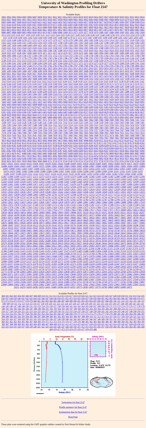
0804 (75, 27)
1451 (39, 45)
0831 (142, 27)
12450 (85, 181)
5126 (65, 81)
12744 (60, 197)
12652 (123, 192)
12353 (89, 174)
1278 (65, 40)
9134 (91, 156)
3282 (4, 71)
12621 (73, 189)
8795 (106, 153)
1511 (101, 45)
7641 (34, 135)
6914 (65, 117)
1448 (24, 45)
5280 (91, 91)
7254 (132, 125)
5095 (70, 79)
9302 (39, 158)
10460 (98, 163)
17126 (23, 205)
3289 (39, 71)
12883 (98, 202)
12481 (92, 184)
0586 (75, 25)
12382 (92, 176)
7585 (19, 133)
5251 (55, 91)
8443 (96, 151)
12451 (92, 181)
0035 (4, 19)
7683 (121, 135)
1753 (60, 55)
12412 (79, 179)
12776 (41, 199)
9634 (121, 158)
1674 (60, 53)
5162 (65, 84)
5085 (19, 79)
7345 (34, 127)
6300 (96, 107)
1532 (39, 48)
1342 (80, 43)
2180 (9, 63)
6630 (111, 112)
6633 (127, 112)
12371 (29, 176)
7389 (80, 127)
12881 (85, 202)
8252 (50, 148)
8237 (29, 148)
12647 (92, 192)
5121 (39, 81)
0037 (9, 19)
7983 (116, 138)
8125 (121, 140)
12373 (41, 176)
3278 (127, 68)
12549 (48, 187)
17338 (136, 205)
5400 (4, 99)
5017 (132, 71)
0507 (127, 22)
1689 (127, 53)
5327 (132, 94)
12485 (117, 184)
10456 (85, 163)
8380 (142, 148)
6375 (127, 109)
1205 (140, 37)
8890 (127, 153)
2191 (50, 63)
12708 (73, 194)
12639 (41, 192)
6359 (106, 109)
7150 (55, 122)
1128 (77, 35)
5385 (86, 97)
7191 (50, 125)
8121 (111, 140)
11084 (30, 171)
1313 (106, 40)
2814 (9, 68)
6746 (50, 115)
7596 (55, 133)
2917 (96, 68)
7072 (44, 120)
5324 (116, 94)
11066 (134, 169)
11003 (24, 169)
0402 (137, 19)
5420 (80, 99)
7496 (29, 130)
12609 (142, 187)
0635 (116, 25)
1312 (101, 40)
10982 (60, 166)
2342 (142, 63)
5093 (60, 79)
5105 (112, 79)
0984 (55, 32)
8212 (121, 145)
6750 (70, 115)
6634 (132, 112)
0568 (39, 25)
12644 (73, 192)
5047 (127, 73)
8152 (55, 143)
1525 (29, 48)
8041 (24, 140)
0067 (106, 19)
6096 (24, 104)
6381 (132, 109)
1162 (30, 37)
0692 (65, 27)
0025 (101, 17)
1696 (14, 55)
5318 (86, 94)
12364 (127, 174)
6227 (3, 107)
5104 (106, 79)
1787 (70, 58)
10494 (16, 166)
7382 (70, 127)
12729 (10, 197)
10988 (98, 166)
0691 (60, 27)
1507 (86, 45)
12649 (104, 192)
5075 (111, 76)
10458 (92, 163)
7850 (65, 138)
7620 (14, 135)
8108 (96, 140)
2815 (14, 68)
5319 (91, 94)
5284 (111, 91)
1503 (75, 45)
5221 (44, 89)
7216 (80, 125)
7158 (96, 122)
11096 (86, 171)
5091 (50, 79)
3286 (24, 71)
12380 (79, 176)
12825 (35, 202)
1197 (100, 37)
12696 (42, 194)
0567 (34, 25)
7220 (91, 125)
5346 (44, 97)
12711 (85, 194)
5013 (111, 71)
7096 (132, 120)
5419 (75, 99)
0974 (44, 32)
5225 (65, 89)
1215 (3, 40)
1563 (75, 48)
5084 (14, 79)
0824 (116, 27)
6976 (14, 120)
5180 (14, 86)
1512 (106, 45)
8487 (55, 153)
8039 (19, 140)
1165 (45, 37)
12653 (129, 192)
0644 (142, 25)
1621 (96, 50)
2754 (39, 66)
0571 (55, 25)
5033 (65, 73)
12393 (136, 176)
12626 (104, 189)
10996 (142, 166)
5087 (29, 79)
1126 (67, 35)
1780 (34, 58)
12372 (35, 176)
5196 (91, 86)
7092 (121, 120)
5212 (3, 89)
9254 (96, 156)
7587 (29, 133)
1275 (50, 40)
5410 (29, 99)
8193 (34, 145)
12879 (73, 202)
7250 (111, 125)
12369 (16, 176)
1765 (121, 55)
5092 (55, 79)
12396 (4, 179)
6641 (19, 115)
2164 (75, 61)
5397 (132, 97)
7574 (142, 130)
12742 (54, 197)
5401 (9, 99)
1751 (50, 55)
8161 (60, 143)
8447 (106, 151)
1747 (29, 55)
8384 (19, 151)
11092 (67, 171)
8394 (50, 151)
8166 (86, 143)
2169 (101, 61)
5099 (81, 79)
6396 (24, 112)
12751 (98, 197)
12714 (98, 194)
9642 (132, 158)
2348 (29, 66)
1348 (106, 43)
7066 (34, 120)
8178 (127, 143)
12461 (10, 184)
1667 (24, 53)
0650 (24, 27)
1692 (137, 53)
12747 (73, 197)
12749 (85, 197)
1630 (127, 50)
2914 (80, 68)
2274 (91, 63)
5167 (91, 84)
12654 (136, 192)
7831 (39, 138)
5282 (101, 91)
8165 (80, 143)
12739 (41, 197)
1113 (3, 35)
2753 (34, 66)
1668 (29, 53)
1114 (8, 35)
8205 (86, 145)
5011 (101, 71)
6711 (39, 115)
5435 (132, 99)
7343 (29, 127)
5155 (29, 84)
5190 (60, 86)
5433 (121, 99)
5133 (95, 81)
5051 (3, 76)
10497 (29, 166)
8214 (132, 145)
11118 (53, 174)
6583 (96, 112)
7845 (55, 138)
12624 (92, 189)
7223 (106, 125)
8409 (80, 151)
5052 (9, 76)
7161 (111, 122)
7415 (121, 127)
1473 (60, 45)
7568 (127, 130)
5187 (45, 86)
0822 (106, 27)
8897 (137, 153)
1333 (34, 43)
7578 (9, 133)
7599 (70, 133)
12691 (35, 194)
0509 (137, 22)
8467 (137, 151)
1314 (111, 40)
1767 (132, 55)
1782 (44, 58)
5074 (106, 76)
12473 (48, 184)
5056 (24, 76)
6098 (35, 104)
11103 (128, 171)
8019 (4, 140)
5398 (137, 97)
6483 (55, 112)
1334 (39, 43)
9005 (14, 156)
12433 (35, 181)
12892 (136, 202)
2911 (65, 68)
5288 (127, 91)
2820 (39, 68)
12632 (142, 189)
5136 (111, 81)
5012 (106, 71)
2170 (106, 61)
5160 (55, 84)
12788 (110, 199)
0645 (3, 27)
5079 (132, 76)
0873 (101, 30)
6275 (29, 107)
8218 (9, 148)
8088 (86, 140)
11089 (49, 171)
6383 (142, 109)
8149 (44, 143)
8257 (65, 148)
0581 (60, 25)
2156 (39, 61)
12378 (67, 176)
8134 (3, 143)
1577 (3, 50)
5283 (106, 91)
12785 (92, 199)
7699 (137, 135)
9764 (127, 161)
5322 (106, 94)
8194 (39, 145)
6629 (106, 112)
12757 (123, 197)
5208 (127, 86)
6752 (80, 115)
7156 (85, 122)
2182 (19, 63)
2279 (116, 63)
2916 (91, 68)
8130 (142, 140)
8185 (14, 145)
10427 (4, 163)
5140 (131, 81)
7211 (55, 125)
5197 (96, 86)
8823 (121, 153)
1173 (85, 37)
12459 (142, 181)
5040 (101, 73)
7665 (86, 135)
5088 (35, 79)
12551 (60, 187)
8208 (101, 145)
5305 (29, 94)
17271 (98, 205)
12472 (41, 184)
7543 (55, 130)
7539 (50, 130)
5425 (106, 99)
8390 (29, 151)
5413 (44, 99)
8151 (50, 143)
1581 (24, 50)
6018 (86, 102)
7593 (39, 133)
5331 (9, 97)
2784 (60, 66)
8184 (9, 145)
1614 (65, 50)
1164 (40, 37)
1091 (127, 32)
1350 (116, 43)
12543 (35, 187)
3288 (34, 71)
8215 (137, 145)
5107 (122, 79)
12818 (136, 199)
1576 (142, 48)
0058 (60, 19)
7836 (44, 138)
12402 (29, 179)
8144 (29, 143)
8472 (4, 153)
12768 (4, 199)
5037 (86, 73)
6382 (137, 109)
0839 (34, 30)
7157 (91, 122)
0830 (137, 27)
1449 (29, 45)
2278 (111, 63)
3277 (121, 68)
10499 (35, 166)
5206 (116, 86)
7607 (106, 133)
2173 (121, 61)
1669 (34, 53)
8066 (50, 140)
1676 (65, 53)
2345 (14, 66)
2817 (24, 68)
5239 (137, 89)
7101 (137, 120)
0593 (96, 25)
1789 (80, 58)
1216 (9, 40)
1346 (96, 43)
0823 (111, 27)
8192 (29, 145)
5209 (132, 86)
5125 (59, 81)
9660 (29, 161)
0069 (116, 19)
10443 (60, 163)
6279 (50, 107)
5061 (44, 76)
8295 (91, 148)
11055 (98, 169)
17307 (104, 205)
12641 (54, 192)
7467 (19, 130)
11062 (116, 169)
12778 (48, 199)
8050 (29, 140)
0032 (132, 17)
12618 (54, 189)
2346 (19, 66)
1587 (55, 50)
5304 (24, 94)
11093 (73, 171)
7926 (91, 138)
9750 (75, 161)
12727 (142, 194)
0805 (80, 27)
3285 (19, 71)
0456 (80, 22)
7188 (34, 125)
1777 (19, 58)
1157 (5, 37)
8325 (101, 148)
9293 (14, 158)
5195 (86, 86)
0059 (65, 19)
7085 (96, 120)
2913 (75, 68)
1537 (60, 48)
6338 (50, 109)
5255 (70, 91)
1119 (33, 35)
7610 (116, 133)
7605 (96, 133)
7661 (75, 135)
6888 (50, 117)
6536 (80, 112)
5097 (76, 79)
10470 (123, 163)
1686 (111, 53)
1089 (116, 32)
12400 (17, 179)
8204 (81, 145)
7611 (122, 133)
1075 (75, 32)
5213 (9, 89)
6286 (86, 107)
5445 (142, 99)
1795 (101, 58)
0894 (29, 32)
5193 (75, 86)
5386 (91, 97)
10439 (48, 163)
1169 (65, 37)
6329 (24, 109)
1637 (14, 53)
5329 (142, 94)
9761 (111, 161)
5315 (70, 94)
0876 (116, 30)
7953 (96, 138)
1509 (91, 45)
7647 (44, 135)
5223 (55, 89)
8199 (60, 145)
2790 (91, 66)
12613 (23, 189)
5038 (91, 73)
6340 (60, 109)
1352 (127, 43)
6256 (24, 107)
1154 (132, 35)
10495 (23, 166)
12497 (4, 187)
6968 (137, 117)
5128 (75, 81)
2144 (121, 58)
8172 (101, 143)
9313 (75, 158)
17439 (67, 207)
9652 (9, 161)
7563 (111, 130)
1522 (14, 48)
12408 (54, 179)
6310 (4, 109)
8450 (111, 151)
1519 (142, 45)
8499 (75, 153)
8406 (70, 151)
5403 (19, 99)
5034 (70, 73)
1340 (70, 43)
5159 (50, 84)
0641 (127, 25)
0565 (24, 25)
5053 (14, 76)
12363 (121, 174)
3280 (137, 68)
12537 (10, 187)
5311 (60, 94)
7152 (65, 122)
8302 (96, 148)
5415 (55, 99)
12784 (85, 199)
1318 (132, 40)
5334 (24, 97)
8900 (9, 156)
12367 (4, 176)
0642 (132, 25)
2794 (106, 66)
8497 (65, 153)
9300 (29, 158)
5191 (65, 86)
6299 (91, 107)
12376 (54, 176)
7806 (29, 138)
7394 (86, 127)
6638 (4, 115)
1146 (92, 35)
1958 (106, 58)
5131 (85, 81)
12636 (23, 192)
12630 (129, 189)
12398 (10, 179)
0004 (19, 17)
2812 (142, 66)
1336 (50, 43)
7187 (29, 125)
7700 (142, 135)
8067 (55, 140)
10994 (129, 166)
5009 (91, 71)
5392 (116, 97)
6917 (80, 117)
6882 (24, 117)
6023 (111, 102)
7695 (127, 135)
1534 (44, 48)
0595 (106, 25)
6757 (106, 115)
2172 (116, 61)
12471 (35, 184)
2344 (9, 66)
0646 (9, 27)
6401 (39, 112)
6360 (111, 109)
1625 (116, 50)
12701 (54, 194)
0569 (44, 25)
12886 (117, 202)
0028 (111, 17)
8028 (14, 140)
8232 (24, 148)
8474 (9, 153)
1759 (91, 55)
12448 (73, 181)
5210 (137, 86)
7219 (86, 125)
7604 (91, 133)
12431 (29, 181)
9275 (137, 156)
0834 (14, 30)
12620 (67, 189)
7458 (14, 130)
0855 (75, 30)
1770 (3, 58)
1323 (9, 43)
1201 (120, 37)
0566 (29, 25)
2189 (39, 63)
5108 (127, 79)
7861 (75, 138)
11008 (36, 169)
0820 (96, 27)
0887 (9, 32)
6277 (39, 107)
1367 (9, 45)
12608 (136, 187)
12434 (41, 181)
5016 (127, 71)
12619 (60, 189)
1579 (14, 50)
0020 (91, 17)
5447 (9, 102)
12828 (54, 202)
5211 (142, 86)
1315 (116, 40)
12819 (142, 199)
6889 (55, 117)
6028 (137, 102)
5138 (121, 81)
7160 (106, 122)
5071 (91, 76)
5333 (19, 97)
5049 (137, 73)
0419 (29, 22)
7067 (39, 120)
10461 (104, 163)
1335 (44, 43)
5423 (96, 99)
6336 (39, 109)
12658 (17, 194)
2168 (96, 61)
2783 (55, 66)
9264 (116, 156)
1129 (82, 35)
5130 (80, 81)
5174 (127, 84)
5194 (81, 86)
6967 (132, 117)
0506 (121, 22)
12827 (48, 202)
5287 (121, 91)
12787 (104, 199)
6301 (101, 107)
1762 (106, 55)
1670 (39, 53)
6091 (142, 102)
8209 (106, 145)
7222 (101, 125)
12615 (35, 189)
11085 (36, 171)
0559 (14, 25)
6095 (19, 104)
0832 (3, 30)
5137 (116, 81)
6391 (3, 112)
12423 (136, 179)
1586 (50, 50)
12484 (110, 184)
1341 (75, 43)
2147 (137, 58)
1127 (72, 35)
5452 (34, 102)
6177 (90, 104)
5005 (70, 71)
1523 (19, 48)
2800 (137, 66)
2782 (50, 66)
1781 (39, 58)
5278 (80, 91)
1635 (9, 53)
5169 (101, 84)
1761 (101, 55)
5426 (111, 99)
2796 (116, 66)
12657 (10, 194)
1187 (90, 37)
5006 (75, 71)
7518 (39, 130)
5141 (136, 81)
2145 (127, 58)
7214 (70, 125)
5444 (137, 99)
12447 (67, 181)
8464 (132, 151)
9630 (106, 158)
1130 (87, 35)
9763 (121, 161)
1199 (110, 37)
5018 (137, 71)
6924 (116, 117)
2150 (9, 61)
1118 (28, 35)
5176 (137, 84)
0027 (106, 17)
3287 (29, 71)
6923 (111, 117)
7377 (55, 127)
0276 (132, 19)
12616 (41, 189)
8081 (65, 140)
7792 (24, 138)
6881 (19, 117)
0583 (70, 25)
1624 (111, 50)
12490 (129, 184)
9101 (80, 156)
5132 (90, 81)
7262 (14, 127)
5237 (127, 89)
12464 (23, 184)
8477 (19, 153)
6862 (132, 115)
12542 (29, 187)
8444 (101, 151)
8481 (29, 153)
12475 (54, 184)
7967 (106, 138)
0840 (39, 30)
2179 (3, 63)
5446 (4, 102)
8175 (116, 143)
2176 (137, 61)
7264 (24, 127)
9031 (39, 156)
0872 (96, 30)
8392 (39, 151)
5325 (121, 94)
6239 (19, 107)
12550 (54, 187)
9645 (137, 158)
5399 (142, 97)
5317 (80, 94)
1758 (86, 55)
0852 (60, 30)
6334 (29, 109)
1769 (142, 55)
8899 (3, 156)
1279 (70, 40)
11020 (73, 169)
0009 (39, 17)
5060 (39, 76)
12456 (123, 181)
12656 (4, 194)
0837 (29, 30)
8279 (75, 148)
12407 (48, 179)
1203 (130, 37)
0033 (137, 17)
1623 (106, 50)
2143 (116, 58)
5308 (45, 94)
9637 (127, 158)
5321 (101, 94)
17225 (73, 205)
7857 (70, 138)
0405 (3, 22)
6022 (106, 102)
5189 (55, 86)
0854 (70, 30)
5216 (24, 89)
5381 (70, 97)
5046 (121, 73)
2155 (34, 61)
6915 (70, 117)
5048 (132, 73)
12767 (142, 197)
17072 (10, 205)
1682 (91, 53)
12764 (136, 197)
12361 (108, 174)
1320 (137, 40)
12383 (98, 176)
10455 (79, 163)
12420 (123, 179)
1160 (20, 37)
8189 (24, 145)
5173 (121, 84)
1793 (96, 58)
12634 (10, 192)
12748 (79, 197)
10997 (5, 169)
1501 (65, 45)
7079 (65, 120)
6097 (29, 104)
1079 (96, 32)
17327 (123, 205)
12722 (117, 194)
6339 (55, 109)
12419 (117, 179)
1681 (86, 53)
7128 (24, 122)
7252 (121, 125)
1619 (91, 50)
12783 (79, 199)
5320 (96, 94)
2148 (142, 58)
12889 (129, 202)
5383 (75, 97)
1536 (55, 48)
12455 (117, 181)
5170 (106, 84)
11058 (110, 169)
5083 (9, 79)
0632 (111, 25)
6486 (70, 112)
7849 (60, 138)
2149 (3, 61)
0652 (34, 27)
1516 (127, 45)
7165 (121, 122)
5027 (34, 73)
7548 (70, 130)
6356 (91, 109)
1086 (101, 32)
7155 (80, 122)
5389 (101, 97)
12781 (67, 199)
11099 (104, 171)
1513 (111, 45)
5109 (132, 79)
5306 (34, 94)
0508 (132, 22)
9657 (19, 161)
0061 (75, 19)
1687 (116, 53)
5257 (75, 91)
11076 (12, 171)
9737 (60, 161)
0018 (80, 17)
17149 (35, 205)
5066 (70, 76)
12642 (60, 192)
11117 (47, 174)
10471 (129, 163)
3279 (132, 68)
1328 (29, 43)
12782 (73, 199)
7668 (96, 135)
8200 (65, 145)
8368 (111, 148)
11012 (42, 169)
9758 (101, 161)
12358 (96, 174)
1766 (127, 55)
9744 (65, 161)
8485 (45, 153)
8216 (142, 145)
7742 (9, 138)
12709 (79, 194)
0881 (137, 30)
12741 (48, 197)
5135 (106, 81)
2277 (106, 63)
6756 (101, 115)
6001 (50, 102)
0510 (142, 22)
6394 (19, 112)
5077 (121, 76)
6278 (44, 107)
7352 (44, 127)
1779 (29, 58)
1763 (111, 55)
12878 (67, 202)
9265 (121, 156)
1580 (19, 50)
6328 (19, 109)
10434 (23, 163)
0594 (101, 25)
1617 (80, 50)
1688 (121, 53)
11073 (140, 169)
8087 (81, 140)
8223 (14, 148)
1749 (39, 55)
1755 (70, 55)
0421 (39, 22)
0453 (65, 22)
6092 (4, 104)
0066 (101, 19)
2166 (86, 61)
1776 (14, 58)
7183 (9, 125)
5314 (65, 94)
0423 (50, 22)
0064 (91, 19)
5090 (45, 79)
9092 (55, 156)
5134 (101, 81)
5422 (91, 99)
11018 (61, 169)
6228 (9, 107)
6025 (121, 102)
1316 (121, 40)
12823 (23, 202)
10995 (136, 166)
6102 (50, 104)
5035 (75, 73)
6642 (24, 115)
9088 (44, 156)
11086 (43, 171)
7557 (96, 130)
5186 (39, 86)
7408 (111, 127)
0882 (142, 30)
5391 (111, 97)
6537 (86, 112)
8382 (9, 151)
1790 (86, 58)
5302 (14, 94)
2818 (29, 68)
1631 (132, 50)
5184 (34, 86)
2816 (19, 68)
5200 (111, 86)
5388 (96, 97)
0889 (19, 32)
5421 (86, 99)
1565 (86, 48)
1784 (55, 58)
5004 (65, 71)
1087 (106, 32)
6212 (101, 104)
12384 (104, 176)
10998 (12, 169)
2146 (132, 58)
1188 (95, 37)
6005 (60, 102)
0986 (60, 32)
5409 (24, 99)
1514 (116, 45)
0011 (50, 17)
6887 (44, 117)
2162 (65, 61)
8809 (111, 153)
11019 (67, 169)
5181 (19, 86)
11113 (41, 174)
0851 (55, 30)
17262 (79, 205)
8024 (9, 140)
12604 (110, 187)
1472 (55, 45)
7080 (70, 120)
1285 (91, 40)
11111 (30, 174)
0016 (75, 17)
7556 (91, 130)
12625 (98, 189)
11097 (92, 171)
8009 (137, 138)
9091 (50, 156)
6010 (70, 102)
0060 (70, 19)
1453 (50, 45)
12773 (23, 199)
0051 (24, 19)
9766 (137, 161)
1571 (116, 48)
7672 (106, 135)
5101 (91, 79)
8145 (34, 143)
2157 (44, 61)
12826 (41, 202)
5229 (86, 89)
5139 (126, 81)
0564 (19, 25)
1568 (101, 48)
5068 (80, 76)
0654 (39, 27)
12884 (104, 202)
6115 (65, 104)
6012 (80, 102)
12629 (123, 189)
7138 (29, 122)
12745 (67, 197)
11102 (122, 171)
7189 (39, 125)
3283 (9, 71)
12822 (16, 202)
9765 (132, 161)
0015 (70, 17)
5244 (19, 91)
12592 (98, 187)
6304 (116, 107)
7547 (65, 130)
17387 (23, 207)
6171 (85, 104)
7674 (111, 135)
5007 (81, 71)
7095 (127, 120)
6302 (106, 107)
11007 (30, 169)
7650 (55, 135)
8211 (116, 145)
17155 (41, 205)
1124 (57, 35)
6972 (3, 120)
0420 (34, 22)
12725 (136, 194)
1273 (39, 40)
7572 (137, 130)
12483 (104, 184)
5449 (19, 102)
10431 (10, 163)
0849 (50, 30)
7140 (39, 122)
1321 (142, 40)
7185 (19, 125)
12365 (133, 174)
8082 (70, 140)
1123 (52, 35)
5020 (3, 73)
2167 (91, 61)
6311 (9, 109)
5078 (127, 76)
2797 (121, 66)
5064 (60, 76)
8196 (45, 145)
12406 (42, 179)
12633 (4, 192)
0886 (3, 32)
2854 (55, 68)
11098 (98, 171)
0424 (55, 22)
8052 (35, 140)
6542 (91, 112)
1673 (55, 53)
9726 (55, 161)
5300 (4, 94)
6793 (116, 115)
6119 (75, 104)
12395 (142, 176)
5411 (34, 99)
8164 (75, 143)
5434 (127, 99)
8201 (70, 145)
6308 (137, 107)
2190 (44, 63)
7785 (19, 138)
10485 (142, 163)
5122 (44, 81)
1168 (60, 37)
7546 (60, 130)
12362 (114, 174)
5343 (34, 97)
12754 (110, 197)
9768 (142, 161)
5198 (101, 86)
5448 (14, 102)
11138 (77, 174)
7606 (101, 133)
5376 (50, 97)
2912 (70, 68)
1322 (3, 43)
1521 (9, 48)
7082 (80, 120)
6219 (111, 104)
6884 (34, 117)
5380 (65, 97)
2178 (142, 61)
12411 (73, 179)
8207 (96, 145)
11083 (24, 171)
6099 (40, 104)
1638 (19, 53)
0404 (142, 19)
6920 (96, 117)
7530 (44, 130)
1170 (70, 37)
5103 (101, 79)
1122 (47, 35)
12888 (123, 202)
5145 (14, 84)
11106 (6, 174)
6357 (96, 109)
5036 (80, 73)
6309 (142, 107)
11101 (116, 171)
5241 (3, 91)
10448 (67, 163)
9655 (14, 161)
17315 (117, 205)
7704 (3, 138)
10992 (123, 166)
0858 (91, 30)
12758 (129, 197)
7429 (142, 127)
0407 (14, 22)
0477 (101, 22)
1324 (14, 43)
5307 (39, 94)
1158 (10, 37)
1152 (122, 35)
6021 (101, 102)
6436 (50, 112)
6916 (75, 117)
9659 (24, 161)
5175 (132, 84)
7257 (137, 125)
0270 (127, 19)
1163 (35, 37)
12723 (123, 194)
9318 (86, 158)
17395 (29, 207)
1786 (65, 58)
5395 (121, 97)
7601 (81, 133)
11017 (55, 169)
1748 (34, 55)
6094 (14, 104)
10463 (110, 163)
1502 (70, 45)
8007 (132, 138)
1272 (34, 40)
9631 (111, 158)
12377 (60, 176)
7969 (111, 138)
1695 (9, 55)
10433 (16, 163)
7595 (50, 133)
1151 (117, 35)
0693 (70, 27)
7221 (96, 125)
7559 (106, 130)
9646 (142, 158)
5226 (70, 89)
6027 (132, 102)
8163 (70, 143)
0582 (65, 25)
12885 (110, 202)
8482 (34, 153)
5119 (29, 81)
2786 (70, 66)
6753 (86, 115)
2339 (127, 63)
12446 (60, 181)
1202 (125, 37)
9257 (106, 156)
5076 (116, 76)
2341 (137, 63)
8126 (126, 140)
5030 (50, 73)
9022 (34, 156)
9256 (101, 156)
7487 (24, 130)
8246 (39, 148)
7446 (9, 130)
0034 (142, 17)
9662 (34, 161)
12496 (142, 184)
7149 (49, 122)
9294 (19, 158)
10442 (54, 163)
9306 (60, 158)
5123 (49, 81)
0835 (19, 30)
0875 (111, 30)
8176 (121, 143)
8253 (55, 148)
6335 (34, 109)
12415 (92, 179)
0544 (9, 25)
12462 (16, 184)
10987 (92, 166)
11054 (91, 169)
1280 (75, 40)
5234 (111, 89)
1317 (127, 40)
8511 (91, 153)
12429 (16, 181)
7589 (34, 133)
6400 (34, 112)
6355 (86, 109)
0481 (116, 22)
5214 (14, 89)
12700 (48, 194)
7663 (80, 135)
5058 (34, 76)
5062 (50, 76)
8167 (91, 143)
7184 (14, 125)
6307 (132, 107)
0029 (116, 17)
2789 (86, 66)
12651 (117, 192)
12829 (60, 202)
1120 (37, 35)
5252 (60, 91)
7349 (39, 127)
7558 (101, 130)
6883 (29, 117)
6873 (142, 115)
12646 (85, 192)
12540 (16, 187)
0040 (14, 19)
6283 (70, 107)
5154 (24, 84)
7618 (3, 135)
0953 (39, 32)
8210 (111, 145)
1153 (127, 35)
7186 (24, 125)
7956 (101, 138)
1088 (111, 32)
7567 (121, 130)
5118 (24, 81)
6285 (80, 107)
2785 (65, 66)
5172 (116, 84)
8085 (76, 140)
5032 (60, 73)
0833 (9, 30)
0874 (106, 30)
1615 (70, 50)
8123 (116, 140)
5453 (39, 102)
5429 (116, 99)
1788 (75, 58)
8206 (91, 145)
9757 (96, 161)
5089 (40, 79)
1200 (115, 37)
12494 (136, 184)
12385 (110, 176)
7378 (60, 127)
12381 (85, 176)
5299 (142, 91)
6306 (127, 107)
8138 (9, 143)
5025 (24, 73)
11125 (71, 174)
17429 (54, 207)
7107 (9, 122)
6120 (80, 104)
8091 (91, 140)
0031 (127, 17)
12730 (16, 197)
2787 (75, 66)
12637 (29, 192)
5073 (101, 76)
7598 (65, 133)
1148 (102, 35)
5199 (106, 86)
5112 (142, 79)
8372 (121, 148)
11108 (18, 174)
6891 (60, 117)
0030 (121, 17)
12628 (117, 189)
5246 (29, 91)
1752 (55, 55)
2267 (55, 63)
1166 (50, 37)
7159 (101, 122)
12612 (16, 189)
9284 (142, 156)
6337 (44, 109)
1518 (137, 45)
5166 (86, 84)
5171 (111, 84)
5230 (91, 89)
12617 (48, 189)
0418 (24, 22)
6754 (91, 115)
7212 (60, 125)
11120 (59, 174)
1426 (14, 45)
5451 (29, 102)
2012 (111, 58)
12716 (104, 194)
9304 (50, 158)
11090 (55, 171)
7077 (55, 120)
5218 (34, 89)
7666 (91, 135)
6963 (127, 117)
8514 (96, 153)
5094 (65, 79)
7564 (116, 130)
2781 (44, 66)
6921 (101, 117)
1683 (96, 53)
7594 (45, 133)
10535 (41, 166)
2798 (127, 66)
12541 (23, 187)
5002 (55, 71)
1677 (70, 53)
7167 (132, 122)
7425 (132, 127)
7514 (34, 130)
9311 (65, 158)
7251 (116, 125)
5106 (117, 79)
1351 (121, 43)
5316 (75, 94)
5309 (50, 94)
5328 (137, 94)
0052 (29, 19)
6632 (121, 112)
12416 (98, 179)
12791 (123, 199)
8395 (55, 151)
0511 (4, 25)
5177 (142, 84)
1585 (44, 50)
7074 (50, 120)
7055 (24, 120)
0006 (29, 17)
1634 (3, 53)
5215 (19, 89)
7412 (116, 127)
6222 (121, 104)
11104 (134, 171)
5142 (142, 81)
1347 (101, 43)
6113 (60, 104)
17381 (16, 207)
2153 (24, 61)
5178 (4, 86)
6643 (29, 115)
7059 (29, 120)
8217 (3, 148)
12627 (110, 189)
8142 (19, 143)
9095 (65, 156)
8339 (106, 148)
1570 (111, 48)
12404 (35, 179)
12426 (4, 181)
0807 (86, 27)
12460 (4, 184)
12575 (92, 187)
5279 (86, 91)
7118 (19, 122)
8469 (142, 151)
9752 (80, 161)
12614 (29, 189)
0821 (101, 27)
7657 (65, 135)
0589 (80, 25)
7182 (4, 125)
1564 (80, 48)
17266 (85, 205)
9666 (39, 161)
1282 (86, 40)
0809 (91, 27)
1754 (65, 55)
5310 (55, 94)
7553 (86, 130)
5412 (39, 99)
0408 (19, 22)
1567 (96, 48)
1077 (86, 32)
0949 (34, 32)
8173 (106, 143)
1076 (80, 32)
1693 (142, 53)
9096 (70, 156)
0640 (121, 25)
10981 (54, 166)
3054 (106, 68)
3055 (111, 68)
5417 (65, 99)
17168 (48, 205)
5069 (86, 76)
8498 (70, 153)
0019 (86, 17)
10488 (4, 166)
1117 (23, 35)
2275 (96, 63)
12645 (79, 192)
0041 (19, 19)
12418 (110, 179)
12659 (23, 194)
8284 (86, 148)
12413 (85, 179)
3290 (45, 71)
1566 (91, 48)
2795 (111, 66)
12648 (98, 192)
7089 (111, 120)
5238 (132, 89)
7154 (75, 122)
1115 (13, 35)
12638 (35, 192)
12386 (117, 176)
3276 (116, 68)
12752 (104, 197)
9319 (91, 158)
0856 (80, 30)
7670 (101, 135)
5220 (39, 89)
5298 (137, 91)
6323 (14, 109)
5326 (127, 94)
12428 (10, 181)
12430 (23, 181)
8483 (39, 153)
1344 (86, 43)
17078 (16, 205)
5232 (101, 89)
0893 (24, 32)
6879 (14, 117)
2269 (65, 63)
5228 (80, 89)
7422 (127, 127)
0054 (39, 19)
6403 (44, 112)
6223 (126, 104)
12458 (136, 181)
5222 (50, 89)
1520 (3, 48)
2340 (132, 63)
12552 (67, 187)
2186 (24, 63)
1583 (34, 50)
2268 (60, 63)
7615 (142, 133)
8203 (75, 145)
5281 (96, 91)
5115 (14, 81)
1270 (24, 40)
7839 (50, 138)
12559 (79, 187)
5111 (137, 79)
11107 (12, 174)
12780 (60, 199)
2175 (132, 61)
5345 (39, 97)
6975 (9, 120)
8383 (14, 151)
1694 (3, 55)
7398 (91, 127)
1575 (137, 48)
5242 (9, 91)
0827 (121, 27)
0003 (14, 17)
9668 (45, 161)
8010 (142, 138)
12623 (85, 189)
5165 (80, 84)
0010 (45, 17)
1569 (106, 48)
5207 (122, 86)
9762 (116, 161)
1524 (24, 48)
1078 (91, 32)
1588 (60, 50)
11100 (110, 171)
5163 (70, 84)
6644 (34, 115)
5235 (116, 89)
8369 (116, 148)
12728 (4, 197)
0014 (65, 17)
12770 (16, 199)
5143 (3, 84)
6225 (137, 104)
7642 (39, 135)
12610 (4, 189)
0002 (9, 17)
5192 (70, 86)
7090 (116, 120)
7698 (132, 135)
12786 (98, 199)
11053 (85, 169)
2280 (121, 63)
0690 (55, 27)
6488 (75, 112)
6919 (91, 117)
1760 (96, 55)
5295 (132, 91)
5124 (54, 81)
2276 (101, 63)
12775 (35, 199)
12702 (60, 194)
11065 (128, 169)
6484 (60, 112)
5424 (101, 99)
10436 (35, 163)
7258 (142, 125)
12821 (10, 202)
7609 (111, 133)
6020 (96, 102)
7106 (4, 122)
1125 (62, 35)
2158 (50, 61)
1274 (44, 40)
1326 (19, 43)
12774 (29, 199)
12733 (23, 197)
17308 (110, 205)
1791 (91, 58)
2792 (101, 66)
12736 (35, 197)
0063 (86, 19)
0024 (96, 17)
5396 (127, 97)
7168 (137, 122)
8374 (127, 148)
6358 (101, 109)
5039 (96, 73)
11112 (35, 174)
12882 (92, 202)
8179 (132, 143)
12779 (54, 199)
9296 (24, 158)
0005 (24, 17)
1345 (91, 43)
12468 (29, 184)
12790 (117, 199)
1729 (19, 55)
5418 (70, 99)
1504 (81, 45)
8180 (137, 143)
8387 (24, 151)
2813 (4, 68)
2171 (111, 61)
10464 (117, 163)
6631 (116, 112)
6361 (116, 109)
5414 (50, 99)
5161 (60, 84)
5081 (142, 76)
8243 (34, 148)
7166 (126, 122)
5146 (19, 84)
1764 (116, 55)
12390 (129, 176)
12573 (85, 187)
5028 (39, 73)
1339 (65, 43)
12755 (117, 197)
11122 (65, 174)
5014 (116, 71)
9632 (116, 158)
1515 (121, 45)
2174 (127, 61)
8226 (19, 148)
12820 (4, 202)
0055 (45, 19)
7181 (142, 122)
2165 (80, 61)
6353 (75, 109)
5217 (29, 89)
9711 (50, 161)
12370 (23, 176)
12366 (140, 174)
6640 (14, 115)
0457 (86, 22)
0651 (29, 27)
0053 (34, 19)
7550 (75, 130)
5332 (14, 97)
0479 (111, 22)
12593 (104, 187)
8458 (121, 151)
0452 (60, 22)
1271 (29, 40)
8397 (60, 151)
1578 (9, 50)
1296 (96, 40)
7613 (132, 133)
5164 (75, 84)
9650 (4, 161)
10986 (85, 166)
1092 (132, 32)
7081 (75, 120)
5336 (29, 97)
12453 (104, 181)
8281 (80, 148)
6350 (65, 109)
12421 (129, 179)
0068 (111, 19)
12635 (16, 192)
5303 (19, 94)
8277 (70, 148)
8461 (127, 151)
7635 (29, 135)
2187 (29, 63)
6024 (116, 102)
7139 (34, 122)
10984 (73, 166)
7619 (9, 135)
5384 (80, 97)
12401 (23, 179)
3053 (101, 68)
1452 (45, 45)
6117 (70, 104)
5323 (111, 94)
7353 (50, 127)
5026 (29, 73)
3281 (142, 68)
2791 (96, 66)
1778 (24, 58)
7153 (70, 122)
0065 (96, 19)
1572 (121, 48)
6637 (142, 112)
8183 (4, 145)
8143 (24, 143)
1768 (137, 55)
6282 (65, 107)
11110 (24, 174)
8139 (14, 143)
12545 (41, 187)
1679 (80, 53)
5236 (121, 89)
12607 (129, 187)
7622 (19, 135)
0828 (127, 27)
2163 (70, 61)
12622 (79, 189)
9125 (86, 156)
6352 (70, 109)
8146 (39, 143)
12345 (83, 174)
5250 (50, 91)
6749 (65, 115)
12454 (110, 181)
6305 (121, 107)
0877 (121, 30)
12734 (29, 197)
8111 (101, 140)
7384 (75, 127)
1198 (105, 37)
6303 (111, 107)
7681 (116, 135)
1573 (127, 48)
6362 (121, 109)
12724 (129, 194)
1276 (55, 40)
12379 (73, 176)
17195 (67, 205)
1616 (75, 50)
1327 (24, 43)
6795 (127, 115)
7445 (3, 130)
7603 (86, 133)
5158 (44, 84)
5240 (142, 89)
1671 (44, 53)
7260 (3, 127)
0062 (81, 19)
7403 (101, 127)
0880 (132, 30)
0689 (50, 27)
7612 (127, 133)
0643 (137, 25)
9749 (70, 161)
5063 (55, 76)
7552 (80, 130)
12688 (29, 194)
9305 (55, 158)
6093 (9, 104)
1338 (60, 43)
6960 (121, 117)
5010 (96, 71)
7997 (121, 138)
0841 (44, 30)
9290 (4, 158)
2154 (29, 61)
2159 (55, 61)
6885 (39, 117)
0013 (60, 17)
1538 (65, 48)
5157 (39, 84)
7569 (132, 130)
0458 (91, 22)
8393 (44, 151)
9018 (29, 156)
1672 (50, 53)
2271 (75, 63)
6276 (34, 107)
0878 (127, 30)
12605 (117, 187)
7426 (137, 127)
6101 (45, 104)
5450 (24, 102)
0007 (34, 17)
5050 (142, 73)
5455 (45, 102)
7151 (60, 122)
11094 (79, 171)
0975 (50, 32)
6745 (44, 115)
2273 (86, 63)
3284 (14, 71)
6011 (75, 102)
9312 (70, 158)
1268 (19, 40)
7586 (24, 133)
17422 (41, 207)
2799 (132, 66)
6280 (55, 107)
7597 (60, 133)
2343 (3, 66)
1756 (75, 55)
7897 (80, 138)
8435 (91, 151)
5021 (9, 73)
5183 (29, 86)
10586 (48, 166)
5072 (96, 76)
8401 (65, 151)
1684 (101, 53)
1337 (55, 43)
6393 (14, 112)
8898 (142, 153)
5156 (34, 84)
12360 (102, 174)
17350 (4, 207)
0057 (55, 19)
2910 (60, 68)
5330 (3, 97)
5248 (39, 91)
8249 (44, 148)
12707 (67, 194)
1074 (70, 32)
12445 (54, 181)
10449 (73, 163)
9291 (9, 158)
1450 (34, 45)
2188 (34, 63)
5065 (65, 76)
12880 (79, 202)
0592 (91, 25)
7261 (9, 127)
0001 (4, 17)
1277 (60, 40)
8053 (40, 140)
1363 (132, 43)
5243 (14, 91)
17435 (60, 207)
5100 (86, 79)
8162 (65, 143)
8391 (34, 151)
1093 (137, 32)
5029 (44, 73)
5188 (50, 86)
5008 (86, 71)
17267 (92, 205)
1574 (132, 48)
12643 (67, 192)
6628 (101, 112)
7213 (65, 125)
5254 (65, 91)
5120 (34, 81)
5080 (137, 76)
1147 (97, 35)
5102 (96, 79)
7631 (24, 135)
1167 (55, 37)
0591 (86, 25)
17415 (35, 207)
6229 (14, 107)
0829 (132, 27)
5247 (34, 91)
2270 (70, 63)
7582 (14, 133)
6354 (80, 109)
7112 (14, 122)
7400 (96, 127)
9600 (96, 158)
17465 (73, 207)
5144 (9, 84)
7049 (19, 120)
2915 (86, 68)
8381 (3, 151)
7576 (4, 133)
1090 (121, 32)
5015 (121, 71)
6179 (96, 104)
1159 (15, 37)
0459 (96, 22)
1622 (101, 50)
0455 (75, 22)
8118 (106, 140)
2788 (80, 66)
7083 (86, 120)
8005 (127, 138)
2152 (19, 61)
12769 (10, 199)
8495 (60, 153)
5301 (9, 94)
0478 (106, 22)
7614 (137, 133)
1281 (80, 40)
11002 (18, 169)
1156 (142, 35)
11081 (18, 171)
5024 (19, 73)
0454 (70, 22)
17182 (60, 205)
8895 (132, 153)
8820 (116, 153)
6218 (106, 104)
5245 (24, 91)
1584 (39, 50)
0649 (19, 27)
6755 (96, 115)
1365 (142, 43)
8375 (132, 148)
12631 (136, 189)
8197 (50, 145)
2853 (50, 68)
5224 (60, 89)
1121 (42, 35)
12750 (92, 197)
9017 (24, 156)
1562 (70, 48)
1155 (137, 35)
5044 (111, 73)
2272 (80, 63)
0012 (55, 17)
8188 (19, 145)
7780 (14, 138)
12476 (60, 184)
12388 (123, 176)
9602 (101, 158)
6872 (137, 115)
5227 (75, 89)
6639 (9, 115)
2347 (24, 66)
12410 (67, 179)
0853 (65, 30)
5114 (9, 81)
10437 (41, 163)
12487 (123, 184)
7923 (86, 138)
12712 (92, 194)
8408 (75, 151)
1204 (135, 37)
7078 (60, 120)
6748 (60, 115)
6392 (9, 112)
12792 (129, 199)
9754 (86, 161)
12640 (48, 192)
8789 (101, 153)
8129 (137, 140)
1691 (132, 53)
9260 (111, 156)
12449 (79, 181)
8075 (60, 140)
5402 (14, 99)
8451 (116, 151)
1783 (50, 58)
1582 (29, 50)
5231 (96, 89)
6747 (55, 115)
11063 (122, 169)
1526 (34, 48)
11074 (6, 171)
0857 (86, 30)
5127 (70, 81)
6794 (121, 115)
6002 (55, 102)
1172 (80, 37)
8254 (60, 148)
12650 (110, 192)
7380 (65, 127)
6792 (111, 115)
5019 (142, 71)
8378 (137, 148)
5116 (19, 81)
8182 (142, 143)
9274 (132, 156)
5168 (96, 84)
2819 (34, 68)
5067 (75, 76)
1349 (111, 43)
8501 (81, 153)
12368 (10, 176)
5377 (55, 97)
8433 (86, 151)
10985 (79, 166)
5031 (55, 73)
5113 (4, 81)
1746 (24, 55)
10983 (67, 166)
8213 (127, 145)
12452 (98, 181)
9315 (80, 158)
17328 (129, 205)
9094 (60, 156)
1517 (132, 45)
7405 (106, 127)
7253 (127, 125)
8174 (111, 143)
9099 (75, 156)
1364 (137, 43)
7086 (101, 120)
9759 (106, 161)
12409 (60, 179)
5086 (24, 79)
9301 (34, 158)
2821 (45, 68)
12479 (79, 184)
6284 (75, 107)
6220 (116, 104)
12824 (29, 202)
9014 (19, 156)
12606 (123, 187)
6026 (127, 102)
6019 (91, 102)
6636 (137, 112)
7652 (60, 135)
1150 (112, 35)
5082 (4, 79)
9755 (91, 161)
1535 (50, 48)
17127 (29, 205)
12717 (110, 194)
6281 (60, 107)
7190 (45, 125)
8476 (14, 153)
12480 (85, 184)
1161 (25, 37)
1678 (75, 53)
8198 (55, 145)
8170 (96, 143)
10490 (10, 166)
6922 (106, 117)
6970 (142, 117)
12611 (10, 189)
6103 (55, 104)
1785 (60, 58)
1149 (107, 35)
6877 (9, 117)
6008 (65, 102)
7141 (44, 122)
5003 (60, 71)
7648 (50, 135)
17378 (10, 207)
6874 (3, 117)
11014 (48, 169)
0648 (14, 27)
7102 (142, 120)
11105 (140, 171)
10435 (29, 163)
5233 (106, 89)
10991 (117, 166)
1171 (75, 37)
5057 (29, 76)
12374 (48, 176)
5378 (60, 97)
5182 (24, 86)
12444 (48, 181)
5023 (14, 73)
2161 (60, 61)
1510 (96, 45)
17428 (48, 207)
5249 (44, 91)
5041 (106, 73)
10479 (136, 163)
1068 (65, 32)
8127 (132, 140)
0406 (9, 22)
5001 (50, 71)
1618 (86, 50)
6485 (65, 112)
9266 (127, 156)
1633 (142, 50)
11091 (61, 171)
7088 (106, 120)
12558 (73, 187)
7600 (75, 133)
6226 (142, 104)
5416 (60, 99)
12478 (73, 184)
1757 (80, 55)
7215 (75, 125)
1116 (18, 35)
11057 (104, 169)
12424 (142, 179)
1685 (106, 53)
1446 (19, 45)
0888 (14, 32)
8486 (50, 153)
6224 (131, 104)
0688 (44, 27)
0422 (44, 22)
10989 (104, 166)
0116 (122, 19)
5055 (19, 76)
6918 (86, 117)
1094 (142, 32)
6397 (29, 112)
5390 (106, 97)
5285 (116, 91)
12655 (142, 192)
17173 (54, 205)
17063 (4, 205)
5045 (116, 73)
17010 (142, 202)
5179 (9, 86)
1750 (44, 55)
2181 (14, 63)
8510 (86, 153)
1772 (9, 58)
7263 (19, 127)
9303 (45, 158)
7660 (70, 135)
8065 (45, 140)
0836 (24, 30)
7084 (91, 120)
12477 (67, 184)
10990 (110, 166)
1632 (137, 50)
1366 (4, 45)
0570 (50, 25)
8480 (24, 153)
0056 (50, 19)
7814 (34, 138)
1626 (121, 50)
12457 (129, 181)
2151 (14, 61)
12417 (104, 179)
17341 (142, 205)
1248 (14, 40)
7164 (116, 122)
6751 (75, 115)
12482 (98, 184)
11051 (79, 169)
